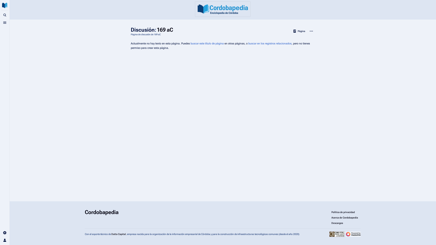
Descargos (337, 223)
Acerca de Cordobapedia (344, 217)
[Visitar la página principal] (4, 5)
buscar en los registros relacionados (270, 43)
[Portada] (223, 9)
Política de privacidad (343, 212)
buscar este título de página (207, 43)
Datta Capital (118, 234)
